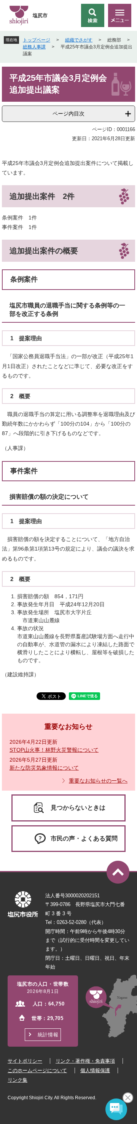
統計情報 (48, 1035)
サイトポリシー (25, 1061)
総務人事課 (34, 47)
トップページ (36, 40)
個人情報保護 (95, 1070)
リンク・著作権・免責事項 (85, 1061)
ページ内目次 (68, 113)
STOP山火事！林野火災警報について (54, 750)
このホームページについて (37, 1070)
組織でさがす (78, 40)
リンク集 (17, 1080)
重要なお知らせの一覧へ (98, 781)
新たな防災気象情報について (44, 768)
